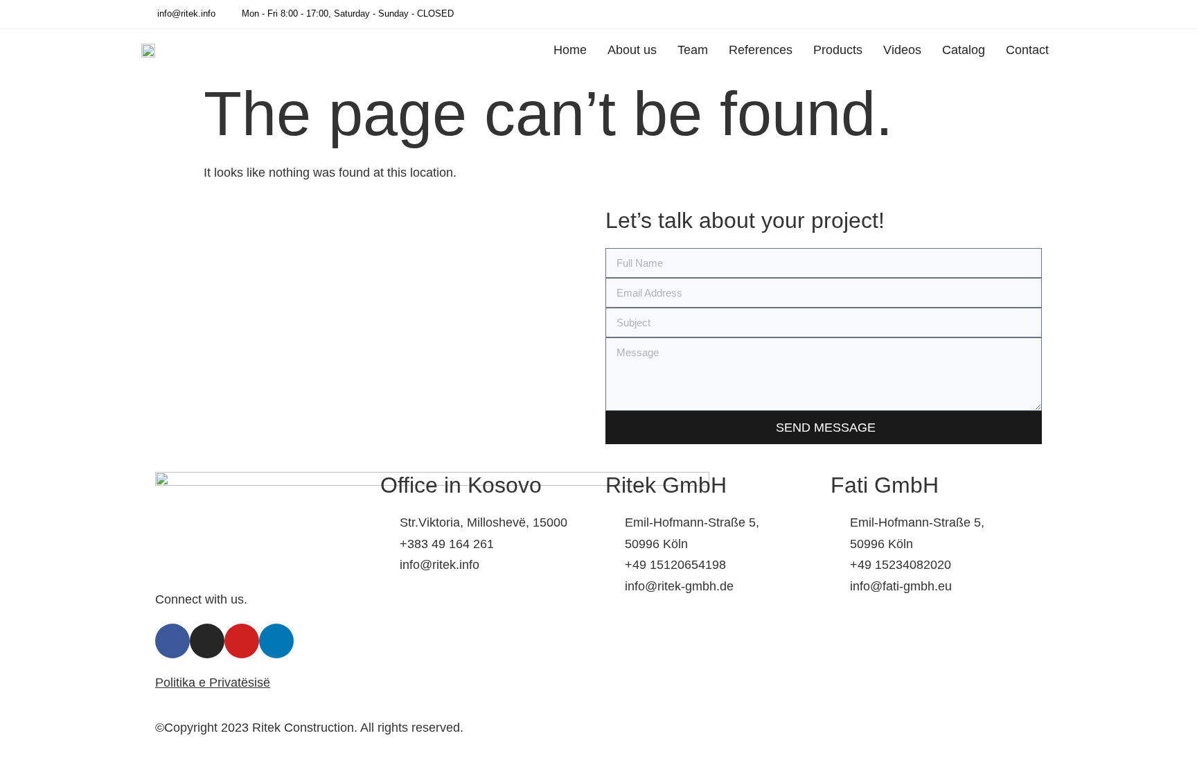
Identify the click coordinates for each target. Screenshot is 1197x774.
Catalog (963, 50)
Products (837, 50)
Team (692, 50)
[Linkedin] (1030, 14)
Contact (1027, 50)
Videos (902, 50)
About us (632, 50)
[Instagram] (1010, 14)
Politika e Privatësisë (212, 682)
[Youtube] (1049, 14)
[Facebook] (991, 14)
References (760, 50)
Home (570, 50)
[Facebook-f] (172, 641)
